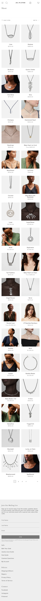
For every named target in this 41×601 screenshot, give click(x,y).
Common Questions (8, 558)
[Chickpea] (11, 109)
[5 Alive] (30, 388)
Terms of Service (6, 541)
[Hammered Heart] (30, 109)
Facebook (5, 590)
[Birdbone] (11, 59)
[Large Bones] (30, 211)
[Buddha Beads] (30, 363)
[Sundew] (11, 337)
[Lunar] (11, 211)
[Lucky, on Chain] (30, 438)
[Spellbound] (30, 463)
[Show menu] (2, 3)
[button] (6, 3)
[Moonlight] (11, 438)
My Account (5, 561)
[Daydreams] (30, 237)
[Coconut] (11, 185)
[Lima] (11, 34)
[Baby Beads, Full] (11, 388)
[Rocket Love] (11, 312)
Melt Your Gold (6, 548)
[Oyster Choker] (30, 59)
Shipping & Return (7, 571)
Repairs (4, 574)
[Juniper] (11, 363)
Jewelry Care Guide (8, 552)
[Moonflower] (11, 160)
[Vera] (30, 84)
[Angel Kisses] (11, 287)
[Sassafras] (11, 413)
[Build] (11, 237)
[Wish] (30, 337)
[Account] (30, 3)
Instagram (5, 593)
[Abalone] (30, 34)
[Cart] (38, 3)
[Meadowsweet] (11, 463)
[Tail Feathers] (11, 262)
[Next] (33, 481)
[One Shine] (11, 84)
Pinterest (5, 596)
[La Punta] (30, 160)
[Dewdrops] (11, 134)
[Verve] (30, 287)
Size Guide (5, 555)
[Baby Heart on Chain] (30, 262)
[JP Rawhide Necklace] (30, 312)
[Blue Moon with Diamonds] (30, 185)
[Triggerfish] (30, 413)
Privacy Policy (32, 540)
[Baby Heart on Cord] (30, 134)
